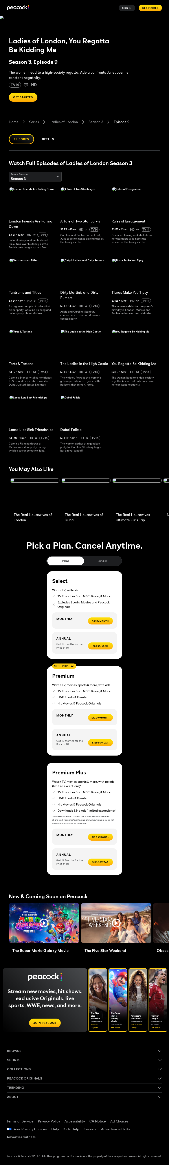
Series (34, 122)
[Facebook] (143, 1116)
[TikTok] (155, 1116)
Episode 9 (122, 122)
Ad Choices (119, 1121)
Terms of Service (20, 1121)
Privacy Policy (49, 1121)
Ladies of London (64, 122)
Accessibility (74, 1121)
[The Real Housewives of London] (34, 494)
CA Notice (97, 1121)
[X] (143, 1140)
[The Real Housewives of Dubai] (85, 494)
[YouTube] (143, 1128)
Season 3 (95, 122)
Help (55, 1129)
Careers (90, 1129)
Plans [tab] (65, 560)
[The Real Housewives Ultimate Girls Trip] (137, 494)
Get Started (150, 8)
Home (13, 122)
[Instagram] (155, 1128)
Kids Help (71, 1129)
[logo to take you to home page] (18, 8)
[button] (44, 923)
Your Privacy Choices (30, 1129)
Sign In (127, 8)
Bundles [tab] (102, 560)
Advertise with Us (115, 1129)
